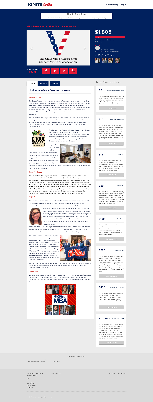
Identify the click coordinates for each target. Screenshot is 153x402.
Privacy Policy (30, 383)
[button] (31, 47)
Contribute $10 (111, 143)
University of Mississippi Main (36, 361)
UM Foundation (31, 385)
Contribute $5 (111, 108)
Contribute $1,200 (111, 342)
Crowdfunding (112, 5)
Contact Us (30, 387)
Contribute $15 (111, 175)
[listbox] (58, 47)
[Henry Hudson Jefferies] (117, 60)
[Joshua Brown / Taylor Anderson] (97, 60)
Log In (123, 5)
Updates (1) (43, 83)
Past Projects (56, 361)
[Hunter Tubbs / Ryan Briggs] (104, 60)
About (28, 381)
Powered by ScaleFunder (117, 373)
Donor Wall (54, 83)
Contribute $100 (111, 239)
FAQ (28, 379)
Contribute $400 (111, 307)
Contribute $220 (111, 276)
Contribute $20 (111, 208)
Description (31, 83)
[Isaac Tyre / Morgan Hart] (110, 60)
